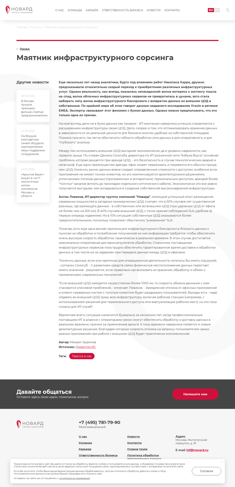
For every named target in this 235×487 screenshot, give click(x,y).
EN (217, 10)
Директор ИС (85, 347)
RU (211, 10)
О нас (59, 10)
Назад (25, 49)
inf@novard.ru (197, 450)
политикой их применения (74, 478)
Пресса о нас (82, 356)
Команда (75, 10)
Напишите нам (195, 394)
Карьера (92, 10)
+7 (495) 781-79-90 (99, 422)
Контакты (172, 10)
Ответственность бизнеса (122, 10)
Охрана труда (137, 449)
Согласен (206, 471)
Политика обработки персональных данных (144, 457)
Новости (154, 10)
